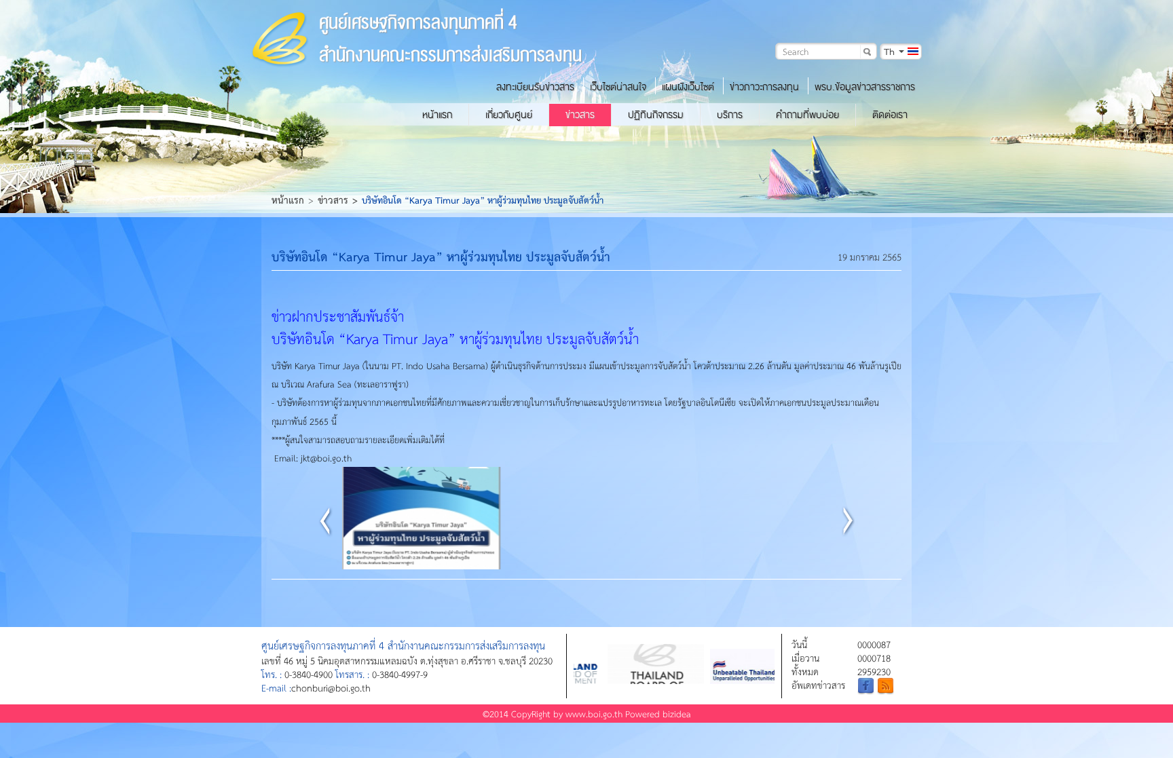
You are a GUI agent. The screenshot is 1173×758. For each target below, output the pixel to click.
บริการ (730, 114)
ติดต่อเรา (890, 114)
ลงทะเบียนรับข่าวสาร (535, 86)
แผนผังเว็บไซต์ (688, 86)
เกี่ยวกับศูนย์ (508, 114)
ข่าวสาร (580, 114)
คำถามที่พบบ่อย (807, 114)
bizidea (677, 713)
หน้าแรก (437, 114)
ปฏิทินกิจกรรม (656, 114)
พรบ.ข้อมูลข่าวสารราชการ (865, 86)
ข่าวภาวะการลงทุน (764, 86)
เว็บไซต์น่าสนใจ (618, 86)
